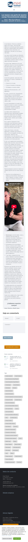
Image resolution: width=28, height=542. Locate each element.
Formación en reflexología (10, 432)
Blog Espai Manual (14, 20)
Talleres (12, 453)
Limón (20, 438)
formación (15, 426)
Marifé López (8, 441)
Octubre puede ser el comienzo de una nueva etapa (16, 358)
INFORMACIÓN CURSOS (12, 347)
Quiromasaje (9, 235)
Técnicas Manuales (9, 459)
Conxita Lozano (18, 399)
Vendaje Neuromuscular (10, 462)
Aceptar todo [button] (17, 538)
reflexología (8, 450)
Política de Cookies (7, 519)
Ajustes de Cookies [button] (7, 538)
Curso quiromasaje (9, 408)
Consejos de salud (9, 399)
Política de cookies (6, 535)
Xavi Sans (19, 462)
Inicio (5, 19)
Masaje (15, 441)
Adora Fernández (18, 376)
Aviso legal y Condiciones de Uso (10, 517)
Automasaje (8, 387)
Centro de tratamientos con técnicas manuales (14, 396)
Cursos (16, 408)
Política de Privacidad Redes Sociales (11, 522)
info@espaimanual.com (8, 483)
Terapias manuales (9, 456)
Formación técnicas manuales (11, 438)
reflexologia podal (16, 447)
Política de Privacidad (8, 520)
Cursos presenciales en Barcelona (11, 414)
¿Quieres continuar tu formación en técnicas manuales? (15, 365)
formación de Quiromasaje (10, 429)
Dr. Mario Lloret (14, 417)
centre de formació (9, 390)
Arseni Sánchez (16, 384)
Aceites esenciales (9, 376)
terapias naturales (18, 456)
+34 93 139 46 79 (7, 481)
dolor (7, 417)
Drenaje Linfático (9, 420)
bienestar (14, 387)
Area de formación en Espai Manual (12, 381)
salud (7, 453)
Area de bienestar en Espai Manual (12, 378)
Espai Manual (8, 426)
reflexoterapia (15, 450)
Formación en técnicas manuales (11, 435)
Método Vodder (17, 444)
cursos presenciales (9, 411)
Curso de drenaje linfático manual (11, 405)
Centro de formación (9, 393)
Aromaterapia (8, 384)
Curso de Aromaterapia (10, 402)
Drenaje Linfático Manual (10, 423)
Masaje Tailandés (9, 444)
